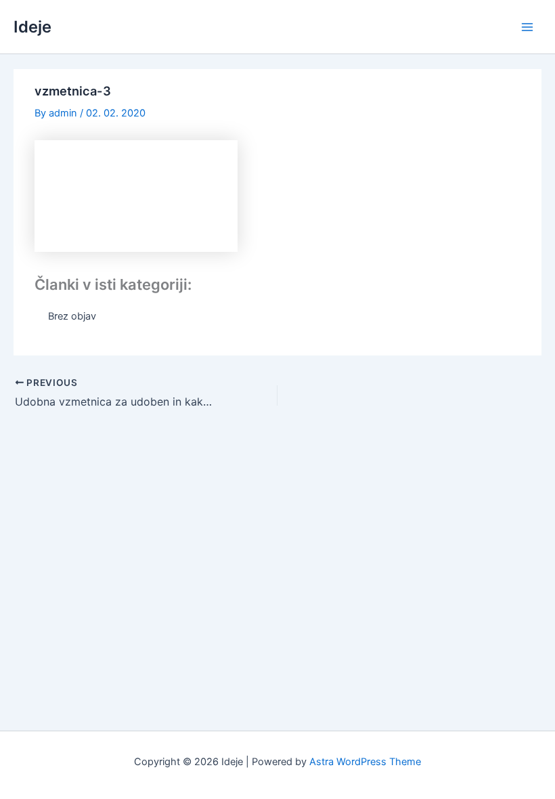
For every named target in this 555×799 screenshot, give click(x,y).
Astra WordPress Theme (365, 762)
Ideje (32, 27)
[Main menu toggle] (527, 27)
